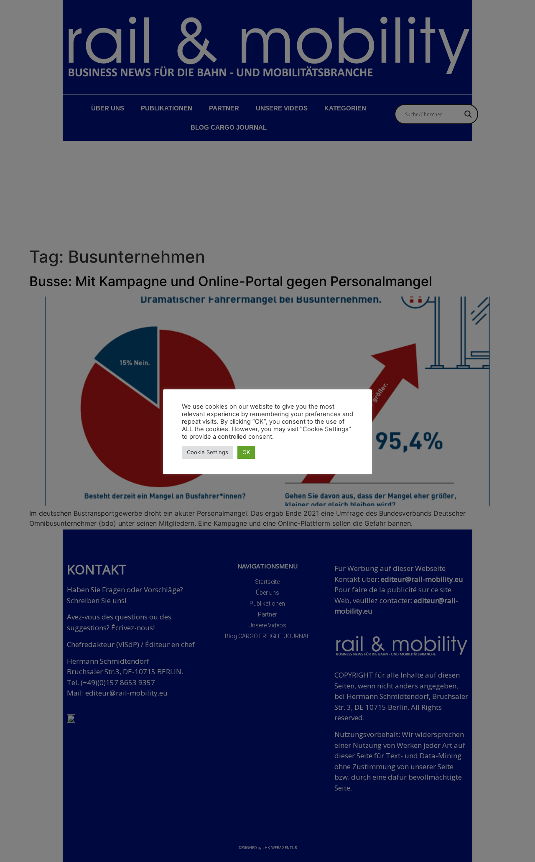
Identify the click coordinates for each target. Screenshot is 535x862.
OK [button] (246, 452)
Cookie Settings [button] (207, 452)
